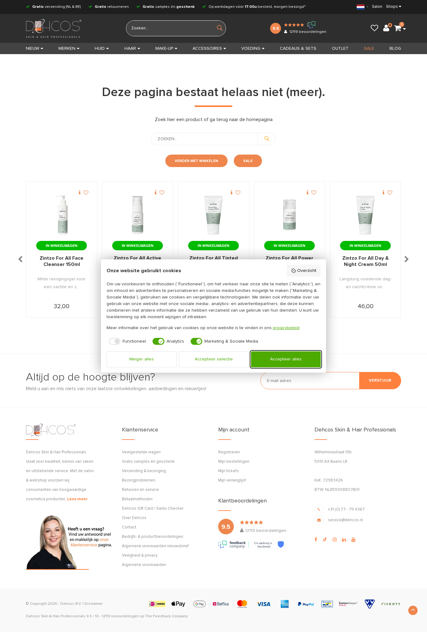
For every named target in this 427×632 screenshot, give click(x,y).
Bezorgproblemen (138, 480)
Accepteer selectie (214, 359)
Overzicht (306, 270)
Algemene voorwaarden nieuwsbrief (155, 546)
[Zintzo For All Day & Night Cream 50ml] (365, 215)
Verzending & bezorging (144, 471)
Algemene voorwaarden (144, 565)
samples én (169, 7)
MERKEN (66, 48)
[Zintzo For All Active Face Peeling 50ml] (137, 215)
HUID (100, 48)
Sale (248, 161)
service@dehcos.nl (345, 520)
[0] (397, 28)
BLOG (395, 48)
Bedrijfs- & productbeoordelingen (152, 537)
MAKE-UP (164, 48)
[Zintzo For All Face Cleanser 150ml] (61, 215)
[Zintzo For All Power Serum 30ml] (289, 215)
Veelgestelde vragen (141, 452)
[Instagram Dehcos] (334, 539)
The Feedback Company (166, 616)
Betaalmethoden (137, 499)
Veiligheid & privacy (140, 555)
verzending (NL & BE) (56, 7)
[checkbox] (126, 341)
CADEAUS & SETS (298, 48)
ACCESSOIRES (207, 48)
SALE (369, 48)
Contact (129, 527)
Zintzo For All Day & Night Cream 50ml (365, 261)
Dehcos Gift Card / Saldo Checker (152, 509)
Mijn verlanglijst (232, 480)
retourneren (112, 7)
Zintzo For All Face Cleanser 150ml (61, 261)
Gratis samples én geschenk (148, 462)
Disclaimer (93, 604)
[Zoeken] (266, 139)
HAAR (130, 48)
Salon (377, 7)
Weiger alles (141, 359)
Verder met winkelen (196, 161)
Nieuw (32, 48)
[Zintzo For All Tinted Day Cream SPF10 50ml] (213, 215)
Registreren (229, 452)
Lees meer (77, 499)
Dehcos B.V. (71, 604)
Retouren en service (140, 490)
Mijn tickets (228, 471)
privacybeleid (286, 328)
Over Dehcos (134, 518)
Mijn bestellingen (233, 462)
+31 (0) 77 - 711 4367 (346, 509)
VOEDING (250, 48)
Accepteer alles (286, 359)
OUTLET (340, 48)
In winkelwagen (62, 246)
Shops (392, 7)
